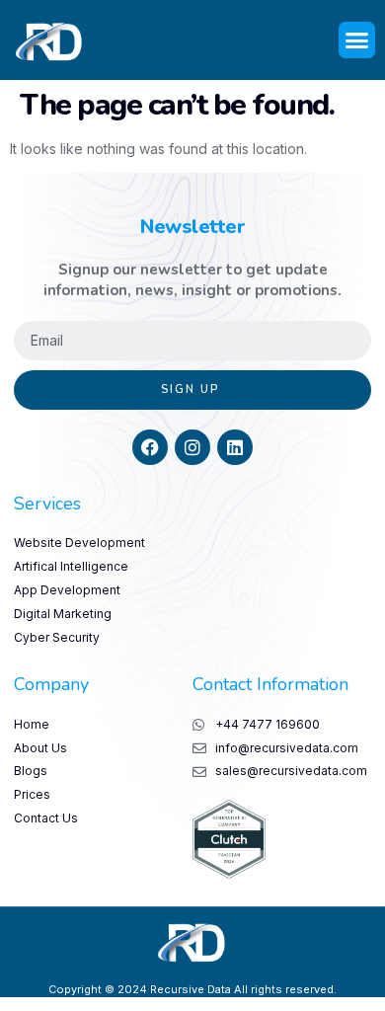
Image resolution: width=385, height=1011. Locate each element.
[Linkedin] (235, 447)
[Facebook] (150, 447)
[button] (357, 40)
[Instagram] (192, 447)
